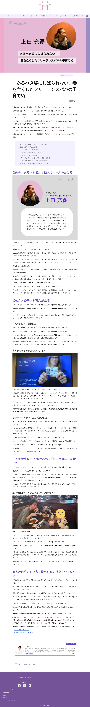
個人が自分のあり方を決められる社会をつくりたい (35, 163)
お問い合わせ (6, 695)
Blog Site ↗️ (29, 653)
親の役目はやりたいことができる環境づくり (35, 160)
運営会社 (5, 698)
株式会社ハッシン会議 (24, 677)
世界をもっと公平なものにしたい (32, 152)
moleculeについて (8, 690)
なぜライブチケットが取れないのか (32, 155)
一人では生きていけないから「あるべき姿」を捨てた (35, 158)
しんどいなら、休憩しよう (30, 149)
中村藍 (26, 646)
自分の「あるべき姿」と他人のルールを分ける (33, 144)
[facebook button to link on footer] (19, 685)
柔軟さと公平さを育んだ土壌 (28, 147)
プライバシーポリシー (9, 700)
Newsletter (6, 692)
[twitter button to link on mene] (82, 16)
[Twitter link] (24, 685)
